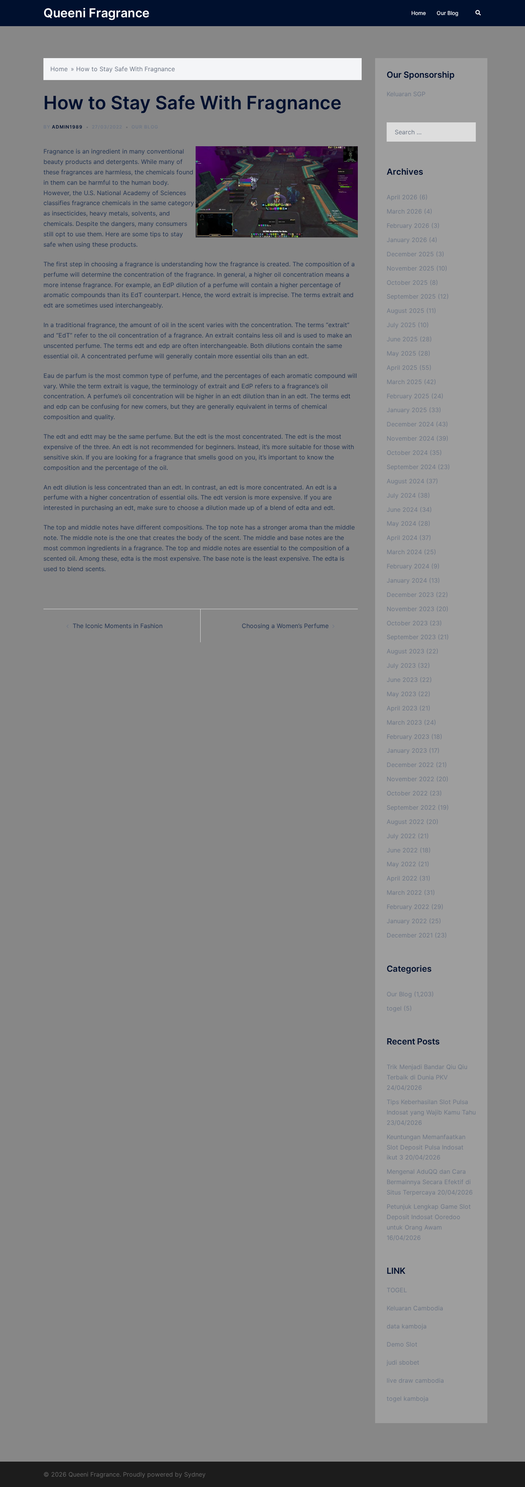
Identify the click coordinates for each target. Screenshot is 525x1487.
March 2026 (404, 211)
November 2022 (410, 779)
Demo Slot (402, 1344)
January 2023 (407, 750)
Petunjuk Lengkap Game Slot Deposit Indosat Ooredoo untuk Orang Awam (429, 1217)
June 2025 (402, 339)
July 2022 (401, 836)
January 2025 (407, 410)
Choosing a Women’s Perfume (285, 626)
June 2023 (402, 679)
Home (418, 13)
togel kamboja (408, 1398)
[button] (478, 13)
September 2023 (411, 637)
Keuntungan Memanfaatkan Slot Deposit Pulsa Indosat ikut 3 (426, 1147)
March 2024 (404, 552)
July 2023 (401, 665)
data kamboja (407, 1326)
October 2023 (407, 623)
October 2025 (407, 282)
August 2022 (405, 821)
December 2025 (410, 254)
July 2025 (401, 325)
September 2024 (411, 467)
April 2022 (402, 878)
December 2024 (410, 424)
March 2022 (404, 892)
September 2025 (411, 296)
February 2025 (408, 396)
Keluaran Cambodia (415, 1308)
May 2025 (401, 353)
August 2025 (405, 310)
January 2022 (407, 921)
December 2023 (410, 594)
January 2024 (407, 580)
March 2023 (404, 722)
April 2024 (402, 537)
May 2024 (401, 523)
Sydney (195, 1474)
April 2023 (402, 708)
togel (394, 1008)
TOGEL (397, 1290)
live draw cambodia (415, 1380)
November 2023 (410, 609)
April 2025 (402, 367)
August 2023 (405, 651)
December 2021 (410, 935)
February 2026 (408, 225)
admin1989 (67, 127)
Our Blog (448, 13)
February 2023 (408, 736)
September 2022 (411, 807)
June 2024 (402, 509)
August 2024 (405, 481)
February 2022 (408, 907)
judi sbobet (403, 1362)
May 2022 (401, 864)
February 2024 (408, 566)
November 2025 (410, 268)
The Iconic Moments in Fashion (118, 626)
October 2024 (407, 452)
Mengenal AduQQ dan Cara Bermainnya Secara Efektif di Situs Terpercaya (429, 1182)
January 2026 (407, 240)
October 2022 (407, 793)
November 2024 (410, 438)
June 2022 (402, 850)
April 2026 (402, 197)
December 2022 (410, 765)
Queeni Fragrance (96, 12)
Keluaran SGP (406, 94)
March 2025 (404, 382)
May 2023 (401, 694)
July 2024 (401, 495)
